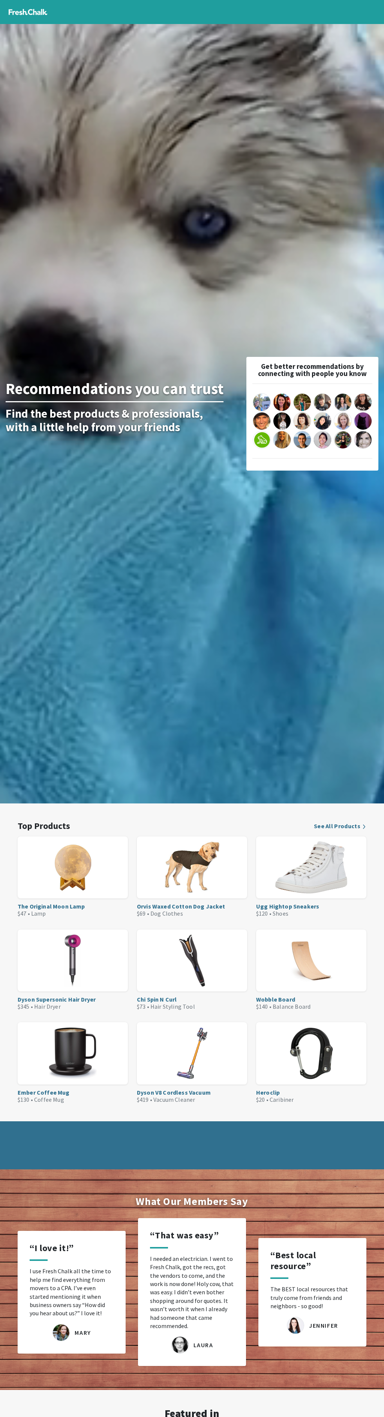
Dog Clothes (166, 913)
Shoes (280, 913)
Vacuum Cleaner (174, 1099)
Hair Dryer (47, 1006)
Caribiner (282, 1099)
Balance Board (291, 1006)
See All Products (337, 826)
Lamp (38, 913)
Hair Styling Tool (172, 1006)
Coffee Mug (49, 1099)
